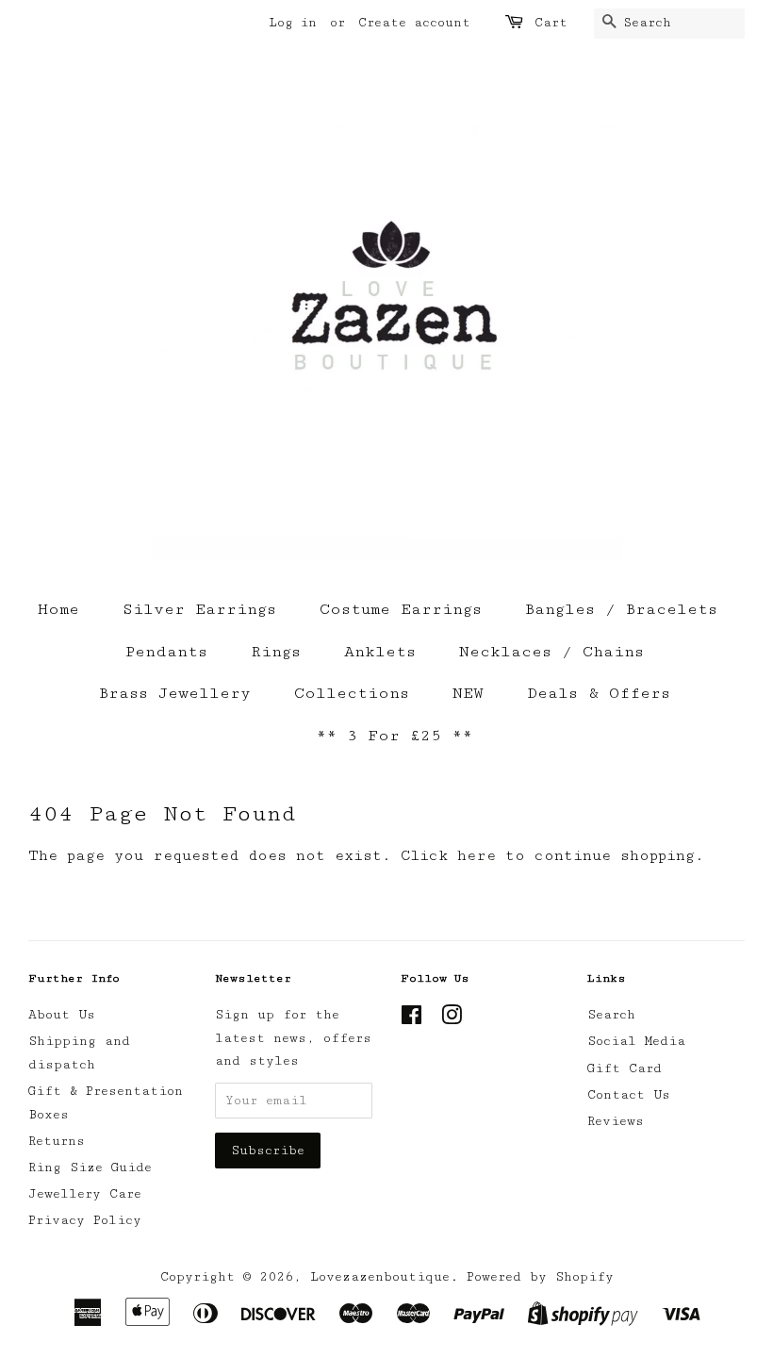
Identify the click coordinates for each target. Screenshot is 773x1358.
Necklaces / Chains (551, 651)
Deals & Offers (598, 693)
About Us (61, 1014)
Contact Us (628, 1094)
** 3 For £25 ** (394, 735)
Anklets (380, 651)
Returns (56, 1141)
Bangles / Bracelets (621, 609)
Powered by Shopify (540, 1276)
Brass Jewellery (175, 693)
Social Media (636, 1041)
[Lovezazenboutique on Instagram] (451, 1019)
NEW (468, 693)
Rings (276, 651)
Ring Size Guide (90, 1167)
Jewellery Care (84, 1193)
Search (611, 1014)
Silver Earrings (199, 609)
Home (58, 609)
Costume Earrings (401, 609)
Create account (414, 22)
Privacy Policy (84, 1220)
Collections (351, 693)
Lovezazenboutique (380, 1276)
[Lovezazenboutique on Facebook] (411, 1019)
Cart (551, 22)
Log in (293, 22)
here (476, 856)
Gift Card (624, 1068)
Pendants (166, 651)
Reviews (615, 1121)
